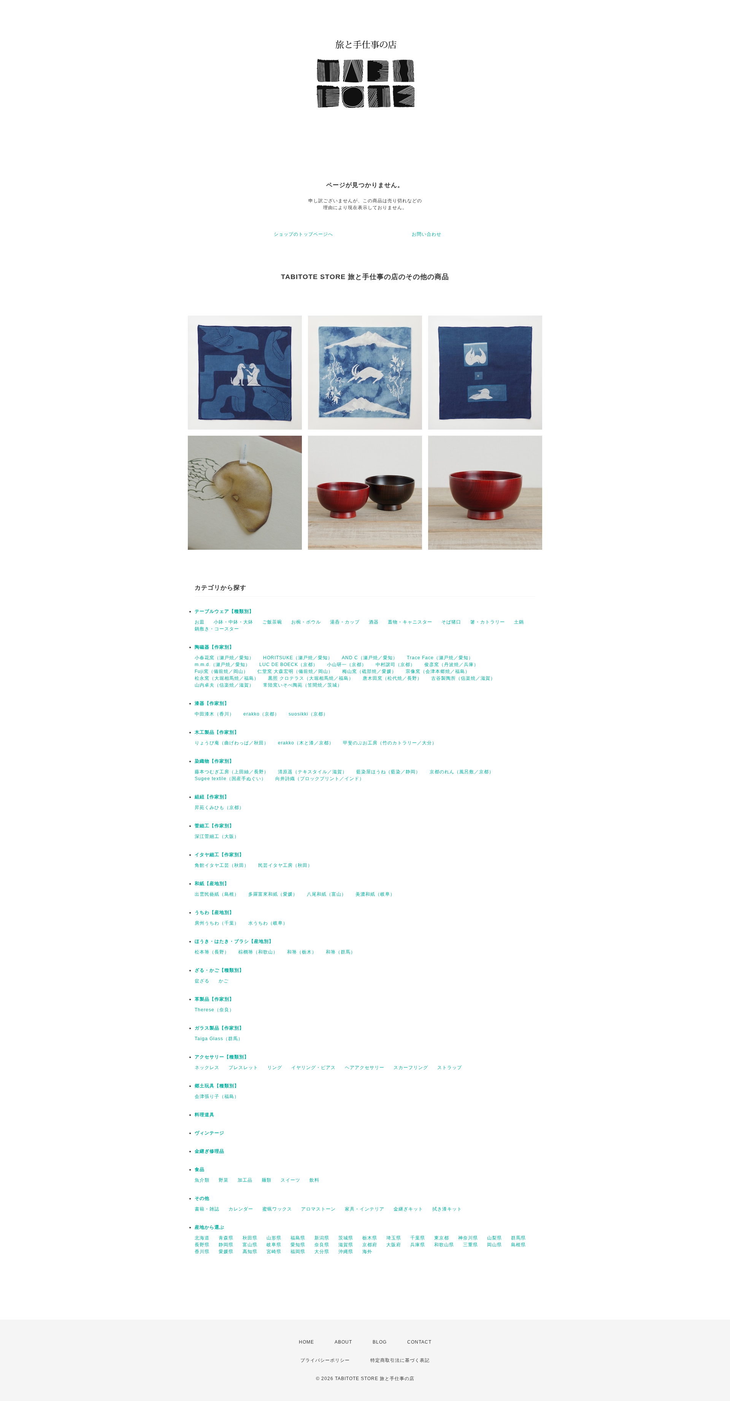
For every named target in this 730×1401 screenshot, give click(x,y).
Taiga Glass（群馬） (219, 1038)
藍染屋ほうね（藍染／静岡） (388, 771)
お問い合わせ (426, 234)
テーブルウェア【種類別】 (224, 611)
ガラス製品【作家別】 (219, 1028)
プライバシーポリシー (325, 1360)
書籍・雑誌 (207, 1209)
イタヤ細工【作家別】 (219, 854)
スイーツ (290, 1180)
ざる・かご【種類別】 (219, 970)
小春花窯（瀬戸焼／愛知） (224, 657)
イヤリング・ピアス (313, 1067)
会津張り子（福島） (217, 1096)
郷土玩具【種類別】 (217, 1085)
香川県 (202, 1251)
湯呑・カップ (345, 622)
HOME (306, 1342)
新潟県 (321, 1238)
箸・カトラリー (487, 622)
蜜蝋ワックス (277, 1209)
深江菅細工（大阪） (217, 836)
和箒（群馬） (340, 952)
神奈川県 (468, 1238)
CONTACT (419, 1342)
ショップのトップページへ (303, 234)
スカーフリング (411, 1067)
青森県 (226, 1238)
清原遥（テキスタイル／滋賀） (312, 771)
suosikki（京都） (308, 714)
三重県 (470, 1244)
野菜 (224, 1180)
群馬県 (518, 1238)
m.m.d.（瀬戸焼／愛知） (222, 664)
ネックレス (207, 1067)
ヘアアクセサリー (364, 1067)
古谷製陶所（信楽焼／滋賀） (463, 678)
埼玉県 (393, 1238)
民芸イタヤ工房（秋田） (285, 865)
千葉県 (417, 1238)
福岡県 (297, 1251)
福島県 (297, 1238)
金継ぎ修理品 (209, 1151)
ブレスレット (243, 1067)
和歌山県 (444, 1244)
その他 (202, 1198)
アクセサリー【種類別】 (222, 1057)
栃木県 (369, 1238)
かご (224, 981)
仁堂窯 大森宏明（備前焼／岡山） (295, 671)
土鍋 (519, 622)
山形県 (274, 1238)
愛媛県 (226, 1251)
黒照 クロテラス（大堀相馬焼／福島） (311, 678)
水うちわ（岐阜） (268, 923)
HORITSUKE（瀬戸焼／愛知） (298, 657)
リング (274, 1067)
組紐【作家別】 (212, 797)
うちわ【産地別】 (214, 912)
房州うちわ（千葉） (217, 923)
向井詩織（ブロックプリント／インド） (319, 778)
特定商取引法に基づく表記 (400, 1360)
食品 (200, 1169)
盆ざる (202, 981)
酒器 (374, 622)
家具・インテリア (364, 1209)
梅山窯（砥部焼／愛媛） (369, 671)
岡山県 (494, 1244)
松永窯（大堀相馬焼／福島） (227, 678)
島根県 (518, 1244)
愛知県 (297, 1244)
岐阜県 (274, 1244)
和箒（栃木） (302, 952)
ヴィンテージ (209, 1133)
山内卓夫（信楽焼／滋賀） (224, 685)
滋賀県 (345, 1244)
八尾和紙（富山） (326, 894)
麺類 (266, 1180)
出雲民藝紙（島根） (217, 894)
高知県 (250, 1251)
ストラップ (449, 1067)
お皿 (200, 622)
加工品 (245, 1180)
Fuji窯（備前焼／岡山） (221, 671)
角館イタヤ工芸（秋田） (222, 865)
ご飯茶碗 (272, 622)
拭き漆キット (447, 1209)
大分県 (321, 1251)
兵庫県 (417, 1244)
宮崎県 (274, 1251)
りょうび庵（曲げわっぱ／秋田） (232, 743)
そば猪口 (451, 622)
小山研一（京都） (347, 664)
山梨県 (494, 1238)
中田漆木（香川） (214, 714)
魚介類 (202, 1180)
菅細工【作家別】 (214, 825)
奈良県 (321, 1244)
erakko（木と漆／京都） (306, 743)
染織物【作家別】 (214, 761)
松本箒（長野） (212, 952)
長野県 (202, 1244)
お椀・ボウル (306, 622)
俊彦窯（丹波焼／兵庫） (451, 664)
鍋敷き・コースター (217, 628)
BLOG (380, 1342)
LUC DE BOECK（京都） (288, 664)
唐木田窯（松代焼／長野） (392, 678)
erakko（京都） (261, 714)
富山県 (250, 1244)
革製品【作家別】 (214, 999)
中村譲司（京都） (395, 664)
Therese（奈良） (214, 1009)
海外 (367, 1251)
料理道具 (204, 1114)
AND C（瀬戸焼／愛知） (370, 657)
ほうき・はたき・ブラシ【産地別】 (234, 941)
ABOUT (343, 1342)
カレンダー (241, 1209)
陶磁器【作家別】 (214, 647)
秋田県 (250, 1238)
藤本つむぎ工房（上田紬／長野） (232, 771)
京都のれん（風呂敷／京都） (462, 771)
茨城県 (345, 1238)
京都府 (369, 1244)
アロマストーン (318, 1209)
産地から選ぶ (209, 1227)
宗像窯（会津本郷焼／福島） (438, 671)
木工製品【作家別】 (217, 732)
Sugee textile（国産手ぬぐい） (230, 778)
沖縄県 (345, 1251)
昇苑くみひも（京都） (219, 807)
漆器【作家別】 (212, 703)
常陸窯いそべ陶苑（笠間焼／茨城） (302, 685)
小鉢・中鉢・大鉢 (233, 622)
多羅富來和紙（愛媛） (273, 894)
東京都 (441, 1238)
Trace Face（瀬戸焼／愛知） (440, 657)
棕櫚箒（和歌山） (258, 952)
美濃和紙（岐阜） (375, 894)
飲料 (314, 1180)
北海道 (202, 1238)
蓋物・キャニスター (410, 622)
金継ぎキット (408, 1209)
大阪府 (393, 1244)
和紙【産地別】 (212, 883)
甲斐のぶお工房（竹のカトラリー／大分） (390, 743)
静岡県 (226, 1244)
